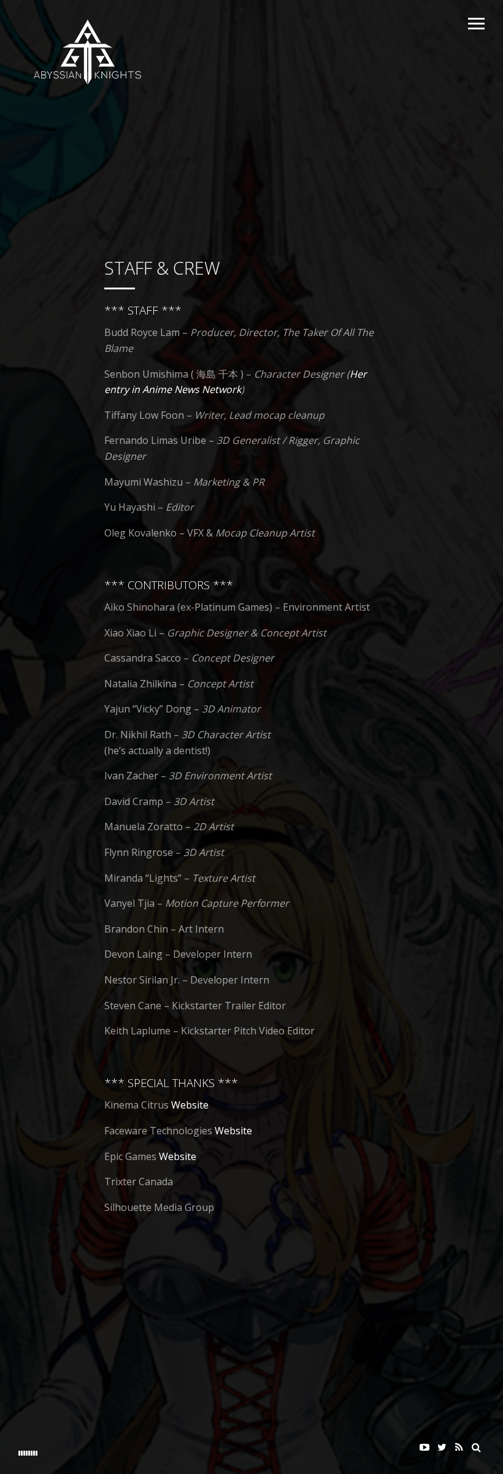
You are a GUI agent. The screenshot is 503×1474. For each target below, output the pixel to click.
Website (190, 1105)
